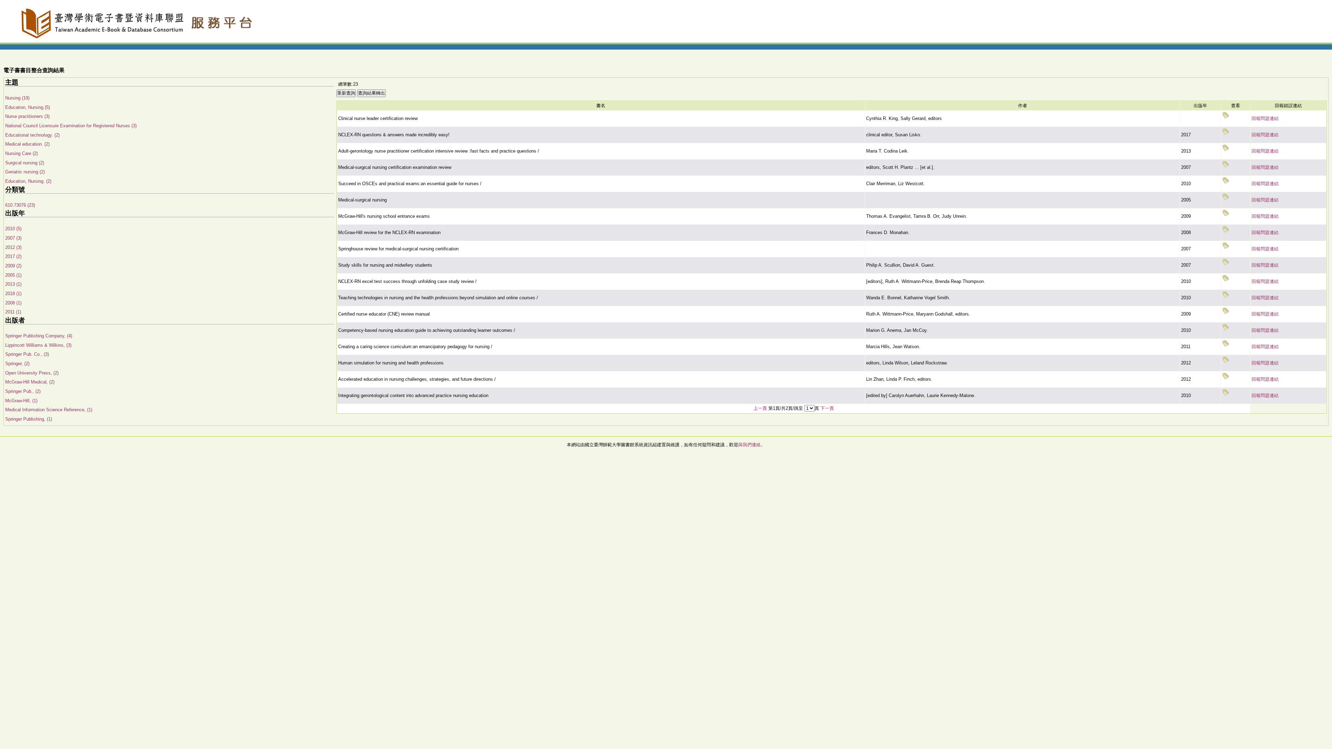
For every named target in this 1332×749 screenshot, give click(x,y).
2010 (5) (13, 228)
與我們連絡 (749, 444)
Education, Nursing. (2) (28, 181)
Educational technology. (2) (32, 135)
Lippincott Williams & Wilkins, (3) (38, 345)
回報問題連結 (1265, 118)
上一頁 (760, 408)
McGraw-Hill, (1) (21, 400)
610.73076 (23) (20, 205)
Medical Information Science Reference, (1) (48, 409)
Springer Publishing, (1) (28, 419)
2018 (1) (13, 293)
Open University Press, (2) (32, 373)
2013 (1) (13, 284)
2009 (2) (13, 265)
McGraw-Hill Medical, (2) (29, 382)
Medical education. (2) (27, 144)
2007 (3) (13, 238)
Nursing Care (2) (21, 153)
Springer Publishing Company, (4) (38, 335)
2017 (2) (13, 256)
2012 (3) (13, 247)
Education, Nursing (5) (27, 107)
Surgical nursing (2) (24, 162)
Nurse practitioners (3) (27, 116)
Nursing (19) (17, 98)
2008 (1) (13, 302)
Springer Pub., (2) (23, 391)
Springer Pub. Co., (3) (27, 354)
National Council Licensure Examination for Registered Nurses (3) (71, 125)
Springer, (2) (17, 363)
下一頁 (827, 408)
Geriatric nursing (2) (25, 171)
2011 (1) (13, 312)
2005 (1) (13, 275)
